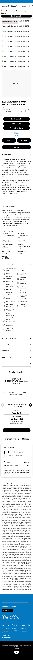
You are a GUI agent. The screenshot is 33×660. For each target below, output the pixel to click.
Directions (24, 631)
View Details (16, 430)
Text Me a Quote (16, 123)
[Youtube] (14, 617)
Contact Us (8, 610)
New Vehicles (5, 628)
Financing (15, 625)
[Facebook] (3, 617)
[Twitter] (11, 617)
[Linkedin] (18, 617)
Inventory (5, 625)
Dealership (25, 625)
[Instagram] (7, 617)
